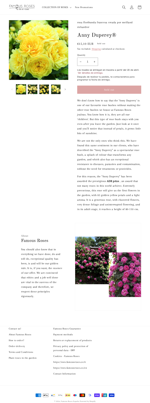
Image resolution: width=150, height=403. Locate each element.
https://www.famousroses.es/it (69, 362)
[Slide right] (65, 89)
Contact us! (15, 328)
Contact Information (64, 373)
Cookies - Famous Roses (66, 356)
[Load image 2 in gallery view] (33, 89)
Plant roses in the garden (23, 357)
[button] (56, 7)
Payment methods (63, 334)
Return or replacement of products (72, 340)
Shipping (96, 49)
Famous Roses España (70, 401)
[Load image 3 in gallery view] (44, 89)
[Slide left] (12, 89)
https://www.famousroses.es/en (70, 367)
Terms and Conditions (21, 352)
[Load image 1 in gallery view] (21, 89)
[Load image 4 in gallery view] (56, 89)
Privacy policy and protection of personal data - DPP (70, 348)
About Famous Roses (20, 334)
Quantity (81, 55)
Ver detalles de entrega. (90, 73)
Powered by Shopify (88, 401)
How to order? (16, 340)
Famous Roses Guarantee (67, 328)
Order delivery (17, 346)
